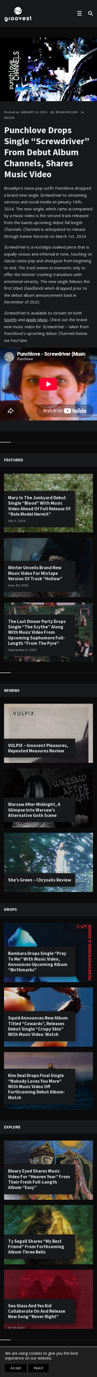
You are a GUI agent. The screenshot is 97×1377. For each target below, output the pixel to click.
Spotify (10, 319)
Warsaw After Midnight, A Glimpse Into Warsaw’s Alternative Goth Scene (34, 809)
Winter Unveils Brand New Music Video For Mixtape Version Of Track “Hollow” (35, 573)
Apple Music (37, 319)
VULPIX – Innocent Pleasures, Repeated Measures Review (38, 748)
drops (9, 118)
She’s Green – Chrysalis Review (39, 880)
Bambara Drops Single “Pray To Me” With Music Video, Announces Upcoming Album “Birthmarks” (37, 961)
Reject (38, 1368)
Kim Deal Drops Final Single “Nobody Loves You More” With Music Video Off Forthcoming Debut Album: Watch (36, 1086)
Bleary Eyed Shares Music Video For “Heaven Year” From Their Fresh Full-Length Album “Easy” (39, 1179)
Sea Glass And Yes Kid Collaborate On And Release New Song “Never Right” (36, 1311)
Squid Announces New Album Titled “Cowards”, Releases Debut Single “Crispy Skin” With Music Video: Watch (38, 1026)
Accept (16, 1368)
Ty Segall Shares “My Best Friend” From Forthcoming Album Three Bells (36, 1246)
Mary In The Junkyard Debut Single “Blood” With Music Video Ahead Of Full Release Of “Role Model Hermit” (39, 506)
